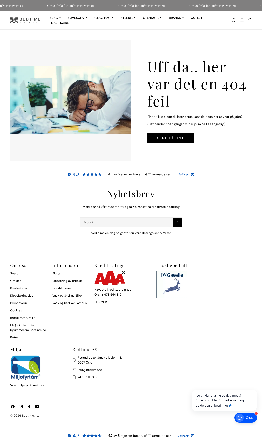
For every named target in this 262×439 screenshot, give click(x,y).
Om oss (15, 281)
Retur (14, 337)
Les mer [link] (100, 302)
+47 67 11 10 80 (88, 377)
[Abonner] (177, 222)
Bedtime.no (30, 416)
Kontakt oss (18, 288)
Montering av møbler (67, 281)
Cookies (16, 310)
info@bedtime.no (90, 370)
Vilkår (167, 233)
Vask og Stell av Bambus (69, 303)
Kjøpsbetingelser (22, 296)
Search (15, 273)
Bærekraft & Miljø (22, 318)
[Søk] (234, 20)
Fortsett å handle (171, 138)
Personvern (18, 303)
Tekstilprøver (61, 288)
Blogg (56, 273)
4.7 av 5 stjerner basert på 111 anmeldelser (139, 174)
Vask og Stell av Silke (67, 296)
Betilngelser (150, 233)
